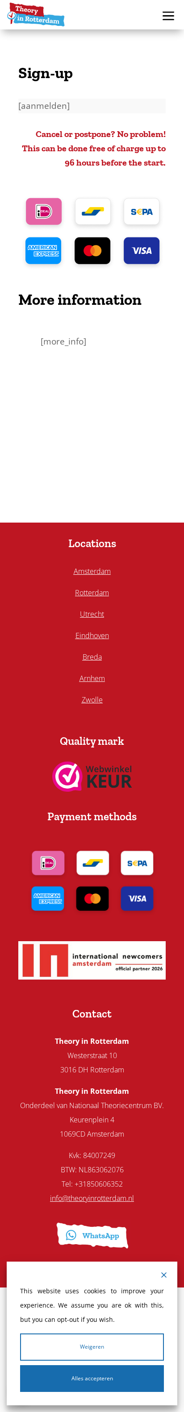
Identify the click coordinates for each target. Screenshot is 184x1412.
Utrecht (92, 614)
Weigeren (92, 1346)
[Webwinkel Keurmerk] (92, 788)
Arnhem (92, 678)
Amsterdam (92, 571)
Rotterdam (92, 593)
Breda (92, 657)
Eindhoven (92, 635)
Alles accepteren (92, 1378)
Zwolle (92, 700)
